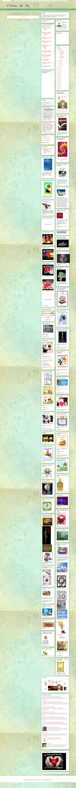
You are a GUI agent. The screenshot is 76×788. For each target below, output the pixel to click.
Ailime (50, 319)
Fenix (47, 511)
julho (60, 60)
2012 (59, 81)
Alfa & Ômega (64, 388)
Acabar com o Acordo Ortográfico (48, 149)
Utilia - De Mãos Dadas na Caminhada (62, 348)
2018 (59, 76)
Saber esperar (45, 732)
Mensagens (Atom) (25, 20)
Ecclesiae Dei (63, 588)
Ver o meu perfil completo (61, 29)
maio (60, 63)
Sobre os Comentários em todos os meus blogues (51, 696)
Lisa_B (47, 477)
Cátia (62, 634)
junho (60, 61)
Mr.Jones (47, 442)
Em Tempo (45, 42)
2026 (59, 48)
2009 (59, 86)
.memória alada (47, 137)
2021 (59, 71)
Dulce (48, 409)
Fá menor (65, 22)
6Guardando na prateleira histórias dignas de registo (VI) (53, 716)
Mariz (47, 495)
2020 (59, 73)
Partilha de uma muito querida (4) (53, 727)
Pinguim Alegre (49, 428)
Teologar (63, 672)
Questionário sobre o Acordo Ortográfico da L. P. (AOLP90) (48, 151)
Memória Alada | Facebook (62, 111)
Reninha (62, 451)
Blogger (51, 779)
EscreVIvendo (46, 59)
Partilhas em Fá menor (48, 37)
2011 (59, 83)
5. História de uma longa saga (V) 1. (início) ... (61, 53)
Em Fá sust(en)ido (47, 55)
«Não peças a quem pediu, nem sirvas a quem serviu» (52, 701)
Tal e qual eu (49, 743)
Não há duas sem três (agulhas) (48, 711)
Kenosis (62, 619)
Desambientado (65, 555)
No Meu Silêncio (47, 27)
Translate (51, 104)
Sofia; (60, 653)
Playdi (43, 460)
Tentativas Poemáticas (60, 506)
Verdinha (62, 540)
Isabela (47, 597)
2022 (59, 70)
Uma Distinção (45, 616)
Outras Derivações (47, 50)
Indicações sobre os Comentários (46, 21)
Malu (62, 373)
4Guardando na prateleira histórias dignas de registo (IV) (53, 722)
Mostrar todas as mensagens (28, 13)
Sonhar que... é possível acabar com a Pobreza (46, 119)
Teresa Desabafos (60, 410)
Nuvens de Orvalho (47, 41)
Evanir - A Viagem (64, 325)
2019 (59, 75)
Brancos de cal (46, 56)
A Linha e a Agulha (47, 32)
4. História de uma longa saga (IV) (61, 57)
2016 (59, 78)
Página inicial (23, 17)
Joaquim (47, 645)
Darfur (58, 263)
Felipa (59, 374)
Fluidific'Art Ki (44, 361)
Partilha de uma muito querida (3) (53, 737)
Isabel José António (64, 491)
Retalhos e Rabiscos (11, 9)
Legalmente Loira (45, 357)
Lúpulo (45, 47)
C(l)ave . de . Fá (18, 5)
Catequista (60, 655)
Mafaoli (62, 573)
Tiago (51, 655)
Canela (59, 453)
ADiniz (47, 336)
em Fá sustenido (47, 140)
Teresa (47, 407)
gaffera (41, 779)
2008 (59, 88)
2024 (59, 67)
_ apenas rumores (47, 66)
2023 (59, 68)
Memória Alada (46, 142)
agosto (60, 50)
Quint (47, 655)
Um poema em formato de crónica (48, 706)
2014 (59, 80)
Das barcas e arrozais (47, 51)
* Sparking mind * (64, 526)
